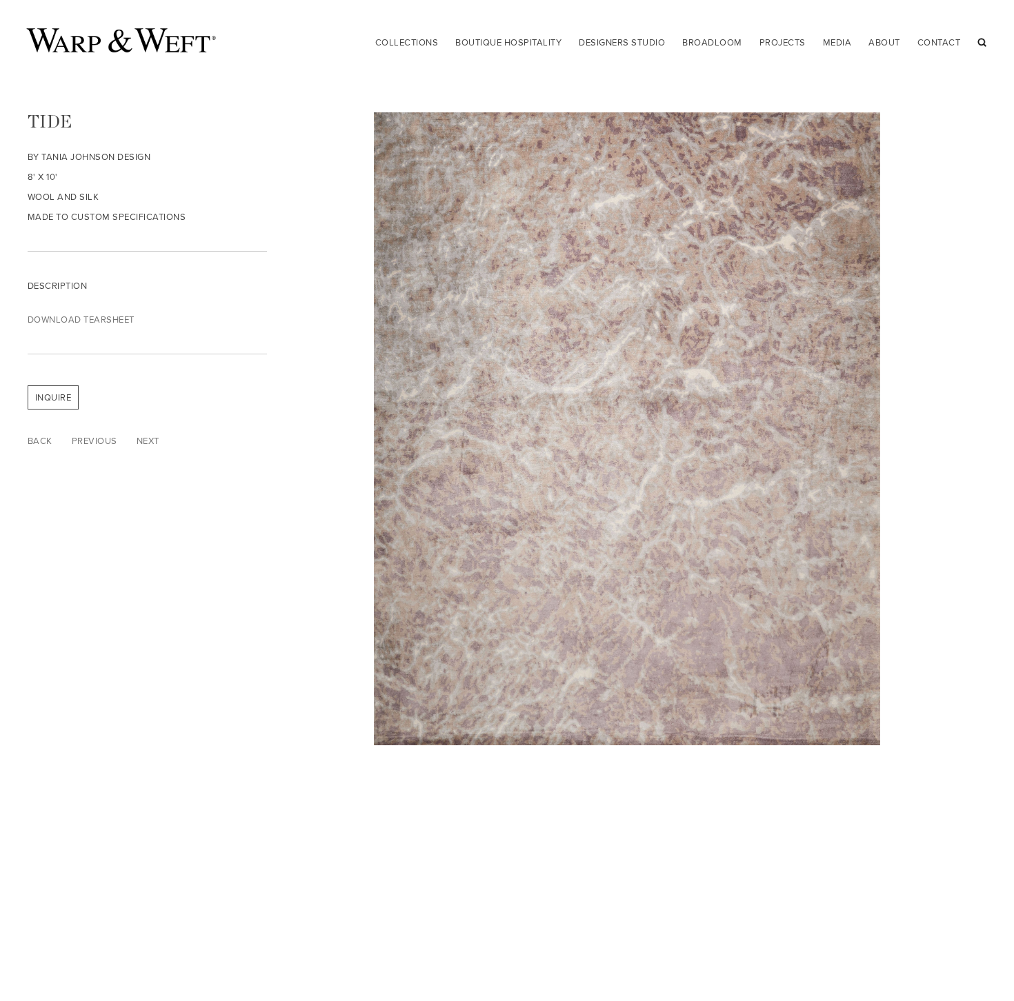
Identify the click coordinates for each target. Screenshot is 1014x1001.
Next (148, 440)
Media (837, 42)
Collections (407, 42)
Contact (939, 42)
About (884, 42)
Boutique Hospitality (508, 42)
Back (40, 440)
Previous (94, 440)
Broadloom (712, 42)
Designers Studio (622, 42)
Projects (782, 42)
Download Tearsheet (81, 319)
